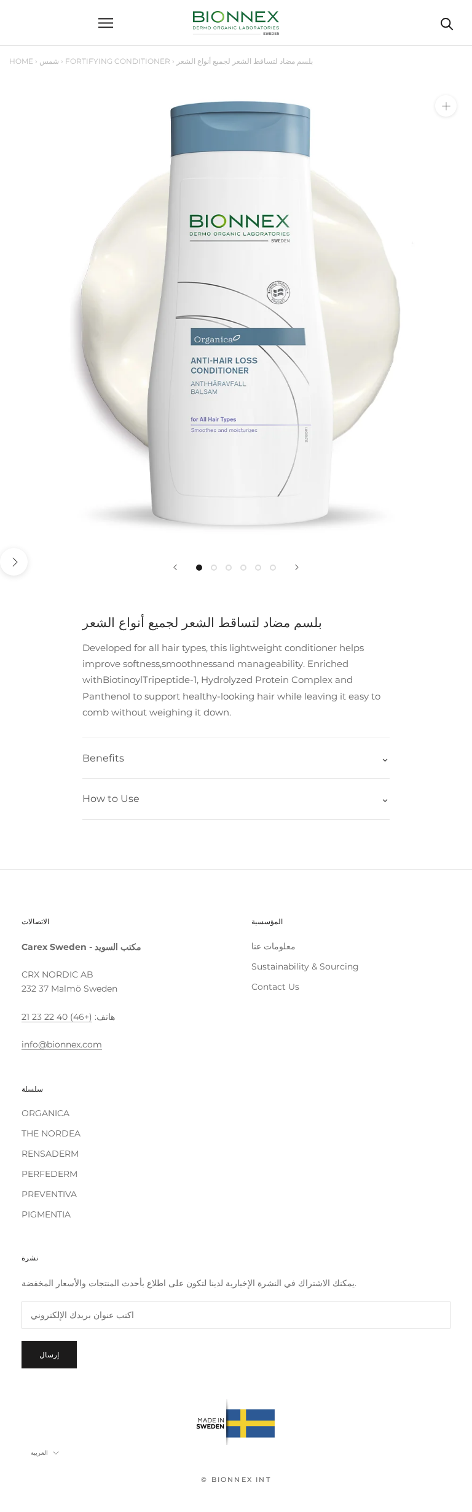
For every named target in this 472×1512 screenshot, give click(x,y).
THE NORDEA (51, 1133)
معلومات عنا (273, 946)
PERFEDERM (49, 1173)
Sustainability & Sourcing (305, 966)
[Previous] (175, 567)
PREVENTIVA (49, 1194)
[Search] (447, 23)
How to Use (111, 798)
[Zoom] (446, 106)
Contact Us (275, 986)
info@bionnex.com (62, 1044)
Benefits (103, 758)
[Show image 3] (229, 568)
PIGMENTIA (46, 1214)
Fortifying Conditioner (117, 61)
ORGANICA (45, 1113)
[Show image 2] (214, 568)
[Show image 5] (258, 568)
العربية (39, 1453)
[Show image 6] (273, 568)
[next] (14, 562)
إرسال (49, 1354)
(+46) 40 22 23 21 (57, 1016)
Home (21, 61)
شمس (49, 61)
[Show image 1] (199, 568)
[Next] (297, 567)
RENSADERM (50, 1153)
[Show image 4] (243, 568)
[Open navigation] (105, 23)
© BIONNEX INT (236, 1479)
